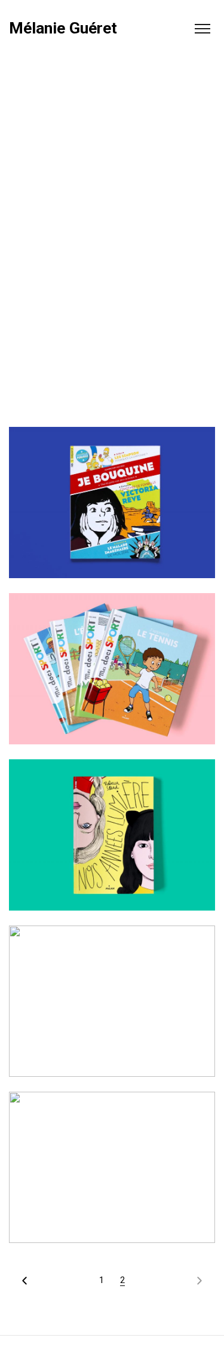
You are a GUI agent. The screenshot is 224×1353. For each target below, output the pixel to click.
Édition (101, 689)
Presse (137, 522)
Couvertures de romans (112, 839)
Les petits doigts (112, 1171)
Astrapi (112, 1005)
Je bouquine (112, 506)
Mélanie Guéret (63, 28)
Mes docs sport (112, 672)
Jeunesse (105, 522)
